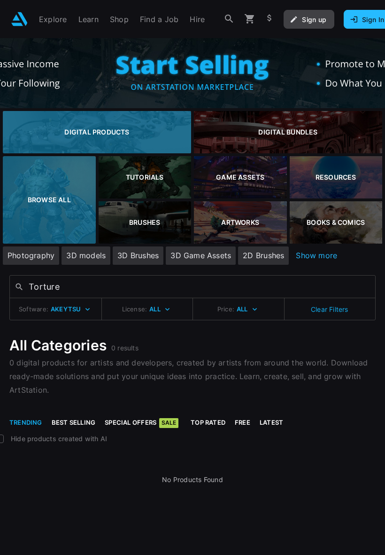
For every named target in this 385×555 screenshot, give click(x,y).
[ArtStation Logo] (19, 19)
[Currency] (269, 19)
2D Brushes (263, 255)
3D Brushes (138, 255)
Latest (271, 422)
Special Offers (140, 422)
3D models (86, 255)
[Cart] (249, 19)
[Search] (229, 19)
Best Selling (74, 422)
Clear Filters (329, 309)
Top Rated (208, 422)
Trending (25, 422)
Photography (31, 255)
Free (242, 422)
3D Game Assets (200, 255)
